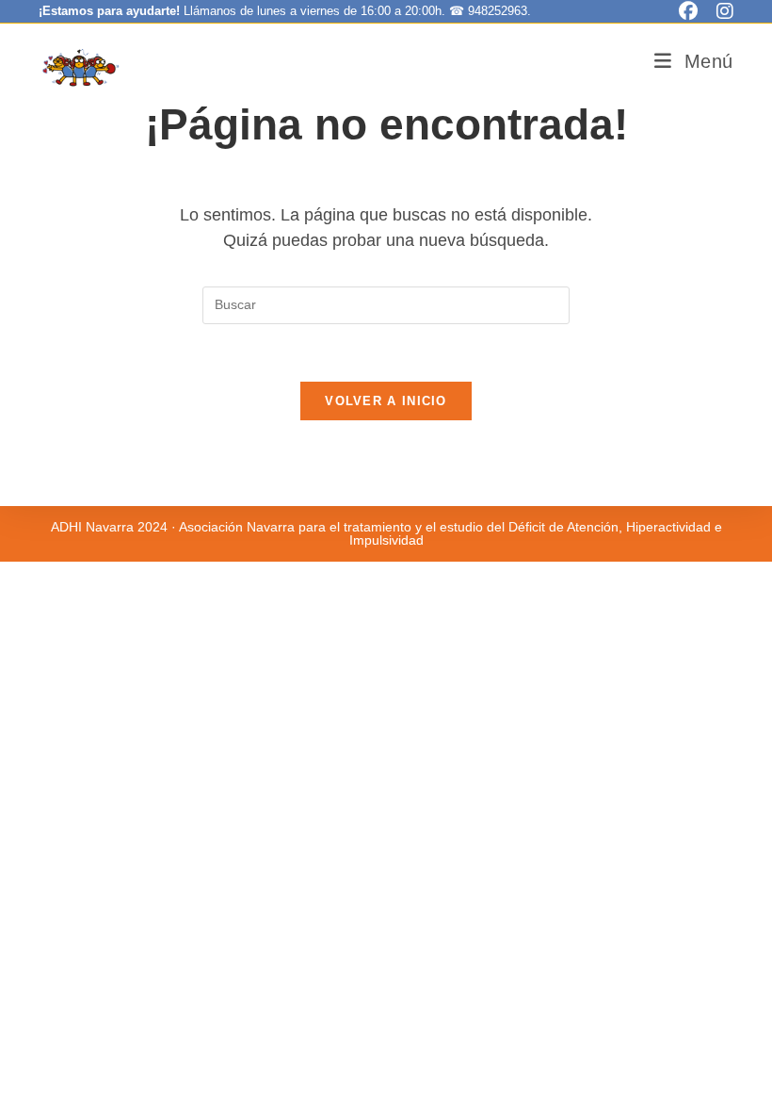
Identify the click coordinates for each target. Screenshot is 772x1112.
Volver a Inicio (386, 401)
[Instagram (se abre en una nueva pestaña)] (720, 11)
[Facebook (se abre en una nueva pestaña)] (688, 11)
